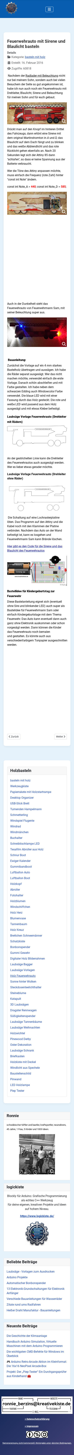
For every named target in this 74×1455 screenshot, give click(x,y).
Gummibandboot (21, 866)
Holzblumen (18, 901)
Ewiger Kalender (20, 861)
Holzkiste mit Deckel (23, 1062)
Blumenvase (18, 918)
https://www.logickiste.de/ (37, 1216)
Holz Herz (16, 912)
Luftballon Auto (20, 872)
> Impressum (31, 1426)
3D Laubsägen (19, 1004)
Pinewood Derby (20, 1039)
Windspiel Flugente (22, 820)
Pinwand (15, 1079)
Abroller (15, 889)
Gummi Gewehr (20, 953)
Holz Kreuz (17, 930)
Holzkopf (16, 884)
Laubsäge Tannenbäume (26, 1022)
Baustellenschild (20, 1073)
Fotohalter (16, 895)
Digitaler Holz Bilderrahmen (27, 958)
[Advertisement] (37, 262)
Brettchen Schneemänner (26, 935)
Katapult (15, 999)
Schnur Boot (18, 855)
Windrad (15, 826)
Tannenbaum (18, 924)
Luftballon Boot (20, 878)
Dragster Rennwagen (23, 1010)
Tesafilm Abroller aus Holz (26, 849)
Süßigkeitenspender (22, 1016)
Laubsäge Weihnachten (25, 1027)
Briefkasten (17, 1056)
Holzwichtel (17, 1033)
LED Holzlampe (20, 1085)
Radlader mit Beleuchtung (42, 75)
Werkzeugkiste (19, 786)
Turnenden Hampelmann (26, 809)
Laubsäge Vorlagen (22, 970)
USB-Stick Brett (19, 803)
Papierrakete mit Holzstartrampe (30, 792)
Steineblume (18, 993)
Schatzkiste (17, 941)
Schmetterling (19, 815)
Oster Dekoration (20, 1044)
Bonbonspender (20, 947)
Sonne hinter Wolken (23, 981)
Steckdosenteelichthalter (25, 987)
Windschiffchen (20, 907)
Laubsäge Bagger (21, 964)
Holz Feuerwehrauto (23, 976)
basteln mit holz (20, 780)
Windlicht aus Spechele (25, 1067)
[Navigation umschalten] (49, 9)
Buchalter (16, 838)
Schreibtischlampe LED (25, 843)
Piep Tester (17, 1090)
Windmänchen (19, 832)
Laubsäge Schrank (22, 1050)
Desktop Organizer (22, 797)
